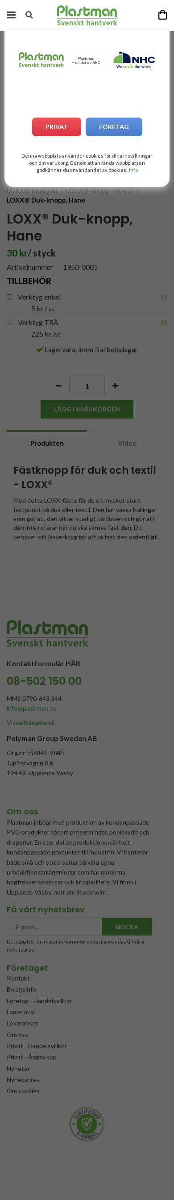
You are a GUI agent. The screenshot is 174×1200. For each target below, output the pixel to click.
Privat (57, 126)
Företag (114, 126)
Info (133, 170)
